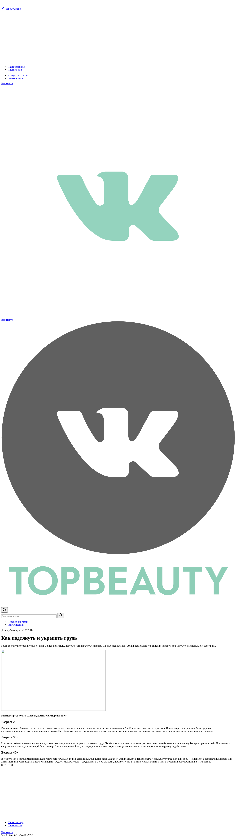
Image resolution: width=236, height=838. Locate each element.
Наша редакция (16, 66)
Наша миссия (15, 69)
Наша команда (15, 822)
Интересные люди (18, 75)
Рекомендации (16, 78)
